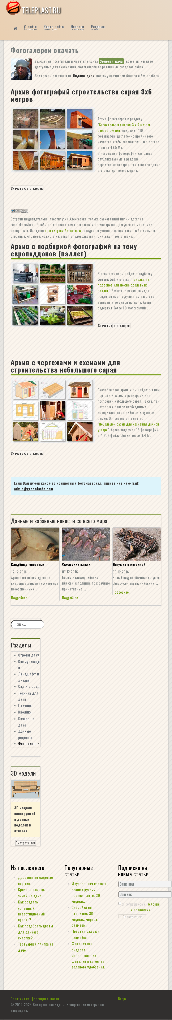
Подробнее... (20, 597)
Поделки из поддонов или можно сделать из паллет (123, 285)
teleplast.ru (41, 10)
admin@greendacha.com (33, 488)
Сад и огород (29, 686)
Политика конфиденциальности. (35, 998)
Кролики (25, 712)
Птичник (25, 705)
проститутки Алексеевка (63, 230)
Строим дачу (28, 655)
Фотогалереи (28, 743)
